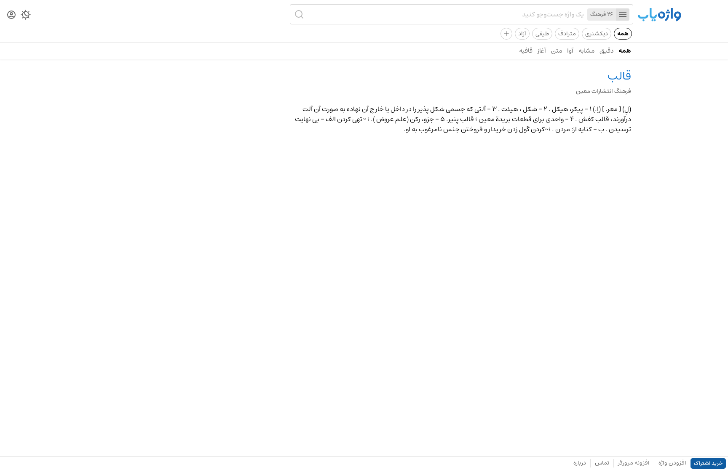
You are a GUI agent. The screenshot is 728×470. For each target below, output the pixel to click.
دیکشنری (596, 34)
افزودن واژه (672, 463)
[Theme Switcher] (26, 16)
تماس (602, 463)
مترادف (567, 34)
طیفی (542, 34)
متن (556, 50)
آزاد (522, 34)
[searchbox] (445, 14)
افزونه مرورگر (634, 463)
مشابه (586, 50)
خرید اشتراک (708, 463)
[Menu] (622, 14)
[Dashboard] (11, 15)
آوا (570, 50)
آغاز (542, 50)
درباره (579, 463)
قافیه (526, 50)
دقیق (606, 50)
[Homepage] (659, 15)
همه (623, 34)
